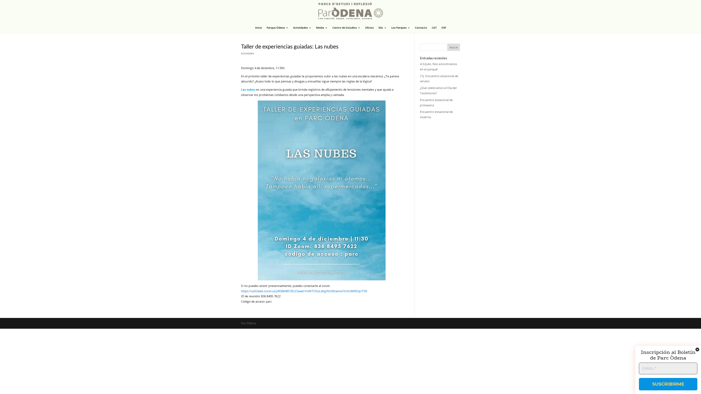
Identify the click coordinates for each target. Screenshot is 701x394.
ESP (444, 27)
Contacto (421, 27)
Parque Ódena (276, 27)
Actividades (300, 27)
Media (320, 27)
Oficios (369, 27)
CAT (434, 27)
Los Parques (399, 27)
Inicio (258, 27)
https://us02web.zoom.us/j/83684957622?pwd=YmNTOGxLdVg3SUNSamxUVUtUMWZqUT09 (304, 291)
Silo (380, 27)
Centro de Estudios (344, 27)
